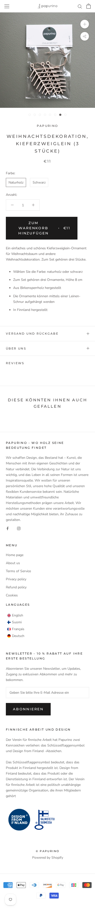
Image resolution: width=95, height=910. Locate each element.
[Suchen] (80, 6)
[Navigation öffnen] (6, 6)
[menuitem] (15, 615)
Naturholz (16, 182)
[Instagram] (18, 528)
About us (13, 563)
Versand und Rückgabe (32, 333)
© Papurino (47, 851)
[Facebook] (7, 528)
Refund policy (16, 587)
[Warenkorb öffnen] (88, 6)
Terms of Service (18, 571)
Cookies (12, 595)
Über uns (16, 348)
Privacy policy (16, 579)
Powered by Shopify (47, 857)
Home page (14, 555)
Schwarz (39, 182)
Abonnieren (28, 709)
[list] (16, 625)
